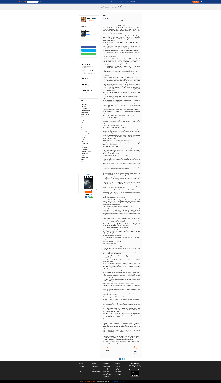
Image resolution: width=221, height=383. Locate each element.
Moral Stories (85, 131)
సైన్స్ (83, 167)
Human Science (85, 135)
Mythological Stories (86, 151)
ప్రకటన (122, 1)
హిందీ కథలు (118, 363)
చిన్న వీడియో (94, 369)
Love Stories (84, 127)
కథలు (118, 1)
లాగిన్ (201, 1)
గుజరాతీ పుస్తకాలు (107, 366)
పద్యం (83, 120)
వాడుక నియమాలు (82, 368)
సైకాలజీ (83, 137)
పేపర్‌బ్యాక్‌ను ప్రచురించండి (96, 371)
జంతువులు (84, 163)
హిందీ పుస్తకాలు (106, 364)
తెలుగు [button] (39, 1)
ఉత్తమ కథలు (94, 363)
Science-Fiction (85, 157)
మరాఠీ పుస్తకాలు (106, 368)
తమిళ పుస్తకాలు (106, 369)
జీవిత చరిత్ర (84, 141)
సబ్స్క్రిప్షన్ (127, 1)
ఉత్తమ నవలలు (94, 364)
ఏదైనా (83, 169)
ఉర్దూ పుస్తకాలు (106, 377)
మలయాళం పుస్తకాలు (107, 374)
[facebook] (130, 366)
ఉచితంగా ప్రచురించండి (196, 1)
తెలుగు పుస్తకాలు (106, 371)
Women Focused (85, 124)
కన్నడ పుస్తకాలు (106, 376)
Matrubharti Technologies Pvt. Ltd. (91, 381)
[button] (37, 2)
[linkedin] (140, 366)
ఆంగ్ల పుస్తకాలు (106, 363)
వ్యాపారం (83, 159)
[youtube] (138, 366)
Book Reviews (85, 153)
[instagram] (133, 366)
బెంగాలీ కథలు (118, 369)
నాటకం (83, 125)
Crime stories (85, 171)
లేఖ (82, 145)
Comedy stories (85, 116)
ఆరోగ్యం (83, 139)
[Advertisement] (89, 208)
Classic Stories (85, 112)
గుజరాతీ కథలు (118, 364)
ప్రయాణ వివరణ (85, 122)
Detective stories (85, 129)
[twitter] (135, 366)
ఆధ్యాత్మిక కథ (84, 106)
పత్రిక (83, 118)
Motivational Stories (86, 110)
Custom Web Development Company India (116, 381)
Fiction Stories (85, 108)
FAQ (80, 371)
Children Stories (85, 114)
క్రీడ (82, 161)
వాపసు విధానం (81, 369)
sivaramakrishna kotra (91, 18)
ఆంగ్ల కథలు (118, 368)
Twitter (89, 50)
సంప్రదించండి (132, 1)
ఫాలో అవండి (91, 20)
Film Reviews (85, 149)
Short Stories (84, 104)
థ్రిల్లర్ (83, 155)
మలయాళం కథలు (119, 371)
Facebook (89, 46)
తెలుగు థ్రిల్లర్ (88, 34)
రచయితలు (93, 368)
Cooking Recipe (85, 143)
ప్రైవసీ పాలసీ (81, 366)
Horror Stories (85, 147)
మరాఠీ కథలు (118, 366)
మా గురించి (113, 1)
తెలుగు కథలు (118, 374)
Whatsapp (89, 53)
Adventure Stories (86, 133)
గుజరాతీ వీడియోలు (95, 366)
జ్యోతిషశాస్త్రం (84, 165)
